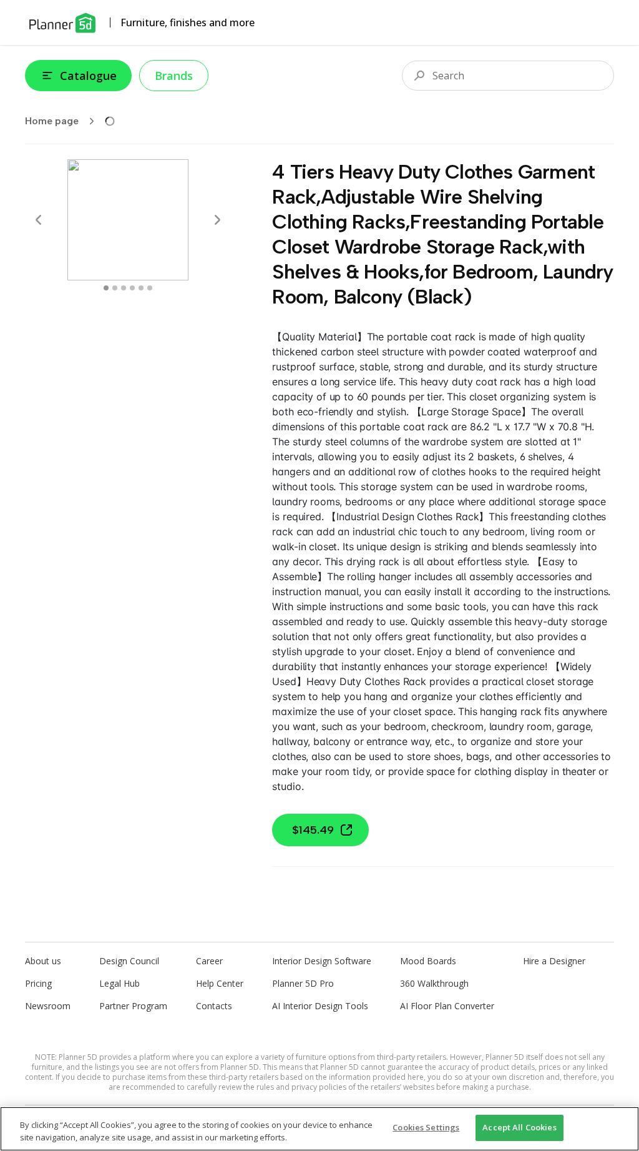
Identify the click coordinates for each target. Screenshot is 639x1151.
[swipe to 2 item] (123, 287)
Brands (174, 75)
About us (43, 961)
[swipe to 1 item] (114, 287)
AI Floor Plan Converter (447, 1006)
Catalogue (88, 75)
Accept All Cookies (519, 1127)
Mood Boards (428, 961)
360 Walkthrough (434, 983)
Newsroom (48, 1006)
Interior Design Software (321, 961)
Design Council (129, 961)
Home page (52, 121)
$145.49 (313, 830)
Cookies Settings (426, 1127)
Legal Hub (119, 983)
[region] (319, 1129)
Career (209, 961)
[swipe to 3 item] (132, 287)
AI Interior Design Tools (320, 1006)
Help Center (219, 983)
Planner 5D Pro (303, 983)
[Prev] (38, 220)
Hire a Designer (554, 961)
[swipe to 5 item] (149, 287)
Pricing (38, 983)
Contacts (214, 1006)
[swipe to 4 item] (141, 287)
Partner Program (133, 1006)
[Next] (217, 220)
